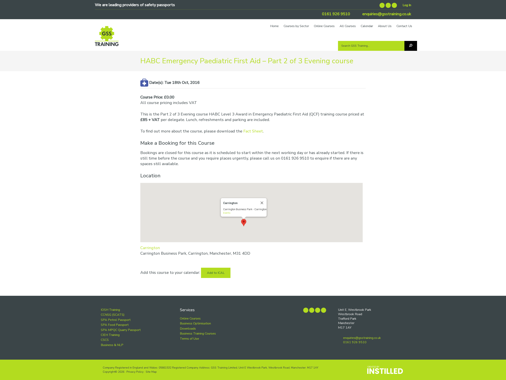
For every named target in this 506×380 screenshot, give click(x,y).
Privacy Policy (134, 372)
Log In (407, 5)
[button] (243, 222)
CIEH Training (110, 335)
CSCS (105, 340)
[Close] (262, 203)
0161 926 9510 (335, 14)
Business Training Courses (198, 333)
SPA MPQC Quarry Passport (121, 330)
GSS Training (107, 38)
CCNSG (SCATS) (113, 315)
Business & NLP (112, 345)
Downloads (188, 328)
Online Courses (190, 318)
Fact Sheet (253, 131)
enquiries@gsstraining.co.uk (386, 14)
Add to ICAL (216, 273)
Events (226, 212)
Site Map (151, 372)
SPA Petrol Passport (116, 320)
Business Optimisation (195, 323)
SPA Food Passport (115, 325)
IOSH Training (110, 310)
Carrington (150, 247)
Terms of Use (189, 339)
